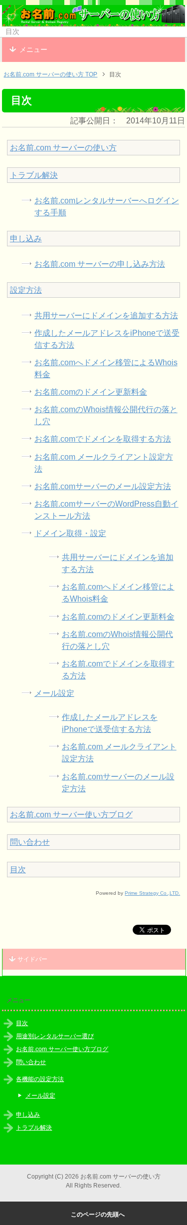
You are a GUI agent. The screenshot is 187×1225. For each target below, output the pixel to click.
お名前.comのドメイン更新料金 (90, 392)
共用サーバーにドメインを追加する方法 (106, 315)
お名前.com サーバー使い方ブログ (71, 814)
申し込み (26, 238)
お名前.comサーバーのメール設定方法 (102, 486)
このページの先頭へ (98, 1214)
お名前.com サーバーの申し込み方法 (99, 264)
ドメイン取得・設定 (70, 533)
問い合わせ (30, 842)
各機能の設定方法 (40, 1079)
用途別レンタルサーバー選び (55, 1036)
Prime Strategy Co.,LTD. (152, 893)
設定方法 (26, 290)
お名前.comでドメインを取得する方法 (102, 439)
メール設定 (54, 693)
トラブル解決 (34, 175)
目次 (18, 869)
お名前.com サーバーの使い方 (63, 147)
